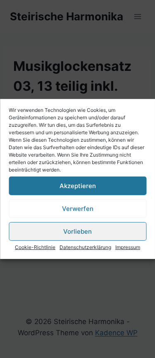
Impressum (127, 247)
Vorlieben (77, 231)
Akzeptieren (78, 185)
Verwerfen (77, 208)
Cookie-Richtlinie (35, 247)
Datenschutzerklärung (85, 247)
